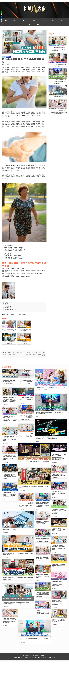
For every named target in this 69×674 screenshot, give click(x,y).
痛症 (20, 314)
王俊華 (12, 314)
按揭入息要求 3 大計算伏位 (9, 529)
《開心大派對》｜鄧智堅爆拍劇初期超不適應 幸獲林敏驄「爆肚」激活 (59, 476)
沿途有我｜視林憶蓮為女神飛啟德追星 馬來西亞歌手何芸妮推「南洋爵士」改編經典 (42, 540)
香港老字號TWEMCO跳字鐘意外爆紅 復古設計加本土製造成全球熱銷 (35, 354)
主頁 (6, 20)
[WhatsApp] (1, 11)
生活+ (44, 20)
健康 (4, 314)
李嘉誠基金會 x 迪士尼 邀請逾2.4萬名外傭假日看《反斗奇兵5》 (58, 565)
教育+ (34, 20)
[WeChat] (1, 14)
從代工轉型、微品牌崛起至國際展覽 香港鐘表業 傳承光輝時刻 (59, 493)
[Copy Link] (1, 21)
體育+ (62, 20)
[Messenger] (1, 16)
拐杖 (10, 314)
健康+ (14, 20)
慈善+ (38, 24)
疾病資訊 (8, 56)
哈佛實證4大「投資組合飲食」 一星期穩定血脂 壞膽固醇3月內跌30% (58, 620)
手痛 (7, 314)
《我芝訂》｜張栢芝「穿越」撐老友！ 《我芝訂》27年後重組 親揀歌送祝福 (59, 529)
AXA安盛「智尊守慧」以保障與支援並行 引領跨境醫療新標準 (26, 399)
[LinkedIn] (1, 19)
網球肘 (23, 314)
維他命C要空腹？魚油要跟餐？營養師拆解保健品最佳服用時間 (42, 576)
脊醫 (26, 314)
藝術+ (30, 24)
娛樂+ (53, 20)
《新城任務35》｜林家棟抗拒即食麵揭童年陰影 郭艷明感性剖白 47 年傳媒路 (42, 522)
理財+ (24, 20)
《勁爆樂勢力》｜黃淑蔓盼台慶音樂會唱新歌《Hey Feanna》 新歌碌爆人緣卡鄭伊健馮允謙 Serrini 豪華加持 (10, 419)
